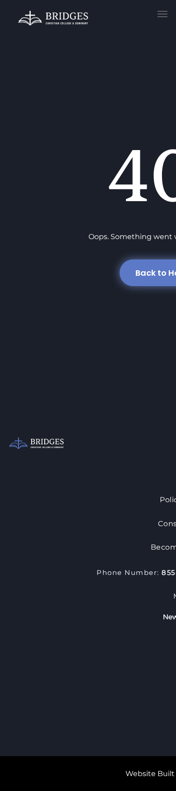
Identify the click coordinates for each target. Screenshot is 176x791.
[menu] (162, 14)
